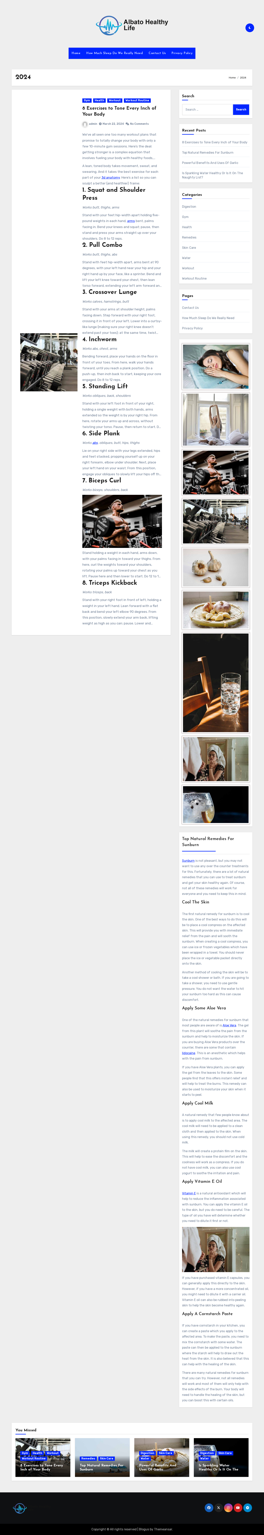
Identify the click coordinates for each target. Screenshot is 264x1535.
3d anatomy (110, 177)
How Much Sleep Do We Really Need (114, 53)
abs (95, 443)
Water (186, 258)
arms (131, 221)
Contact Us (157, 53)
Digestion (189, 206)
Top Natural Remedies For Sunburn (207, 152)
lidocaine (188, 1053)
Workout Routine (137, 100)
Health (99, 100)
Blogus (144, 1529)
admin (93, 124)
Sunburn (188, 861)
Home (76, 53)
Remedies (189, 237)
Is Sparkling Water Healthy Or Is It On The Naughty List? (218, 1470)
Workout (115, 100)
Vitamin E (189, 1193)
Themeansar (163, 1529)
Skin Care (189, 248)
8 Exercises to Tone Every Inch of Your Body (215, 142)
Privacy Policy (181, 53)
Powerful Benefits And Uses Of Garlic (210, 163)
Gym (87, 100)
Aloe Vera (229, 1025)
